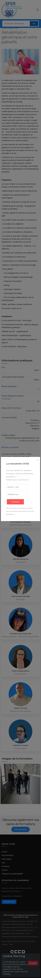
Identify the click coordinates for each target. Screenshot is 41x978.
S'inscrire (15, 502)
